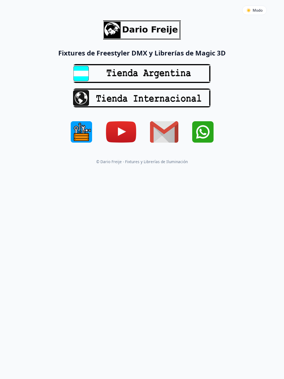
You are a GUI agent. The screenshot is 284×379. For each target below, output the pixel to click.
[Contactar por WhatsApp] (203, 133)
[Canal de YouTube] (121, 133)
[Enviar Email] (164, 133)
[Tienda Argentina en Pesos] (142, 73)
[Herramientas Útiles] (81, 133)
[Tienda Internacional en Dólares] (142, 98)
